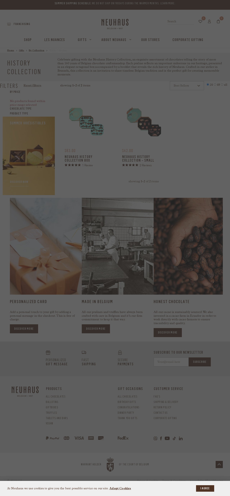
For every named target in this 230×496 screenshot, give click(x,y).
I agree (205, 488)
